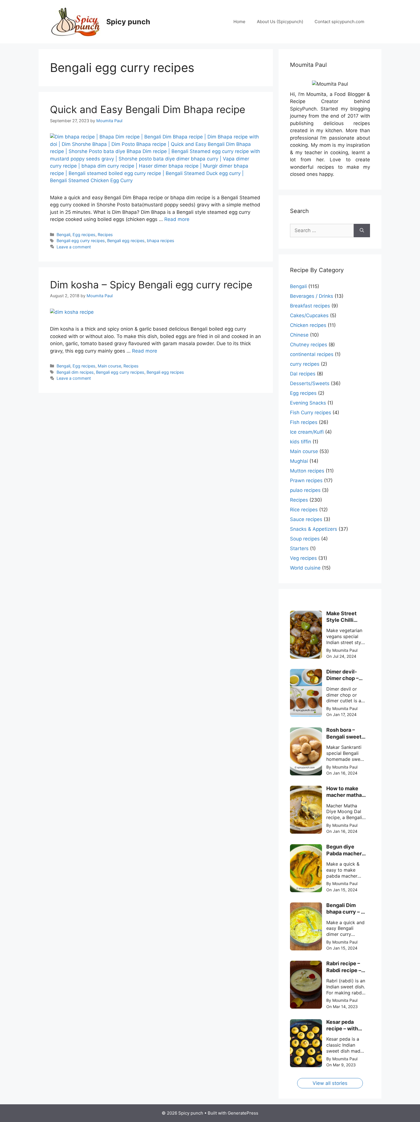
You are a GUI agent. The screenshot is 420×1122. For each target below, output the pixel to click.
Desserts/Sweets (309, 383)
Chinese (299, 335)
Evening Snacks (308, 403)
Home (239, 21)
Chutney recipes (308, 344)
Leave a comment (74, 246)
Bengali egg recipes (126, 240)
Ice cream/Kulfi (307, 432)
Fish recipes (303, 422)
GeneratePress (243, 1113)
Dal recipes (302, 374)
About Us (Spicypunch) (280, 21)
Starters (299, 548)
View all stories (330, 1083)
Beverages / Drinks (311, 296)
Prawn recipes (306, 480)
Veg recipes (303, 558)
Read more (176, 219)
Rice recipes (304, 509)
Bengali (63, 234)
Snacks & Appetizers (313, 529)
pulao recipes (305, 490)
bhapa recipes (160, 240)
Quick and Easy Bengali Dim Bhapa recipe (147, 109)
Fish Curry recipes (310, 412)
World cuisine (305, 568)
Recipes (105, 234)
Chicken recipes (308, 325)
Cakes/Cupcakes (309, 315)
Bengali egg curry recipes (81, 240)
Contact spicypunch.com (339, 21)
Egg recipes (84, 234)
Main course (109, 365)
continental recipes (311, 354)
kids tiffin (300, 442)
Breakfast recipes (310, 306)
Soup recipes (305, 539)
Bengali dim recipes (75, 372)
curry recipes (304, 364)
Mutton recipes (307, 471)
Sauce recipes (306, 519)
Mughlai (299, 461)
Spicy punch (128, 21)
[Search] (362, 231)
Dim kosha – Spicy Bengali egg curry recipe (151, 285)
